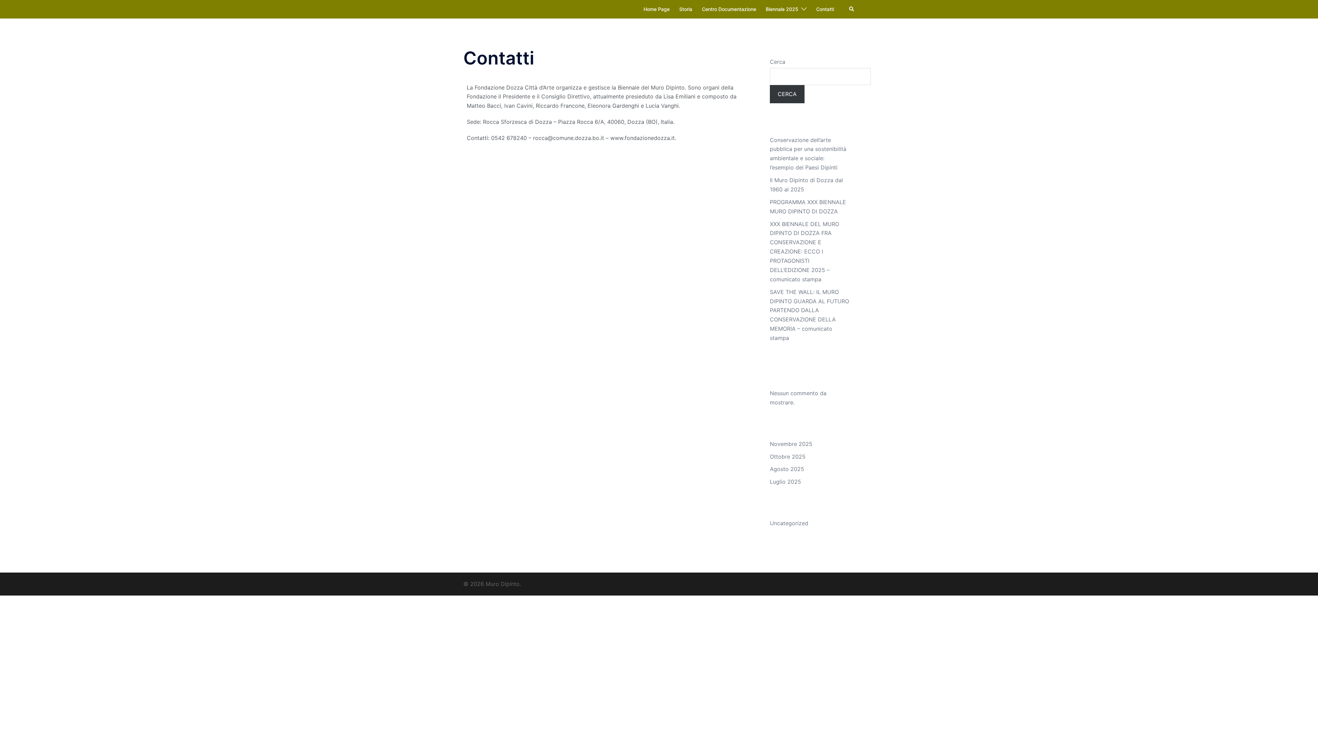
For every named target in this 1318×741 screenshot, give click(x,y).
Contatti (825, 9)
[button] (852, 9)
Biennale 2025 (782, 9)
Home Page (657, 9)
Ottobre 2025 (788, 456)
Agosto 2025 (787, 469)
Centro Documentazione (729, 9)
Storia (685, 9)
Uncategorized (789, 523)
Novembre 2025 (791, 443)
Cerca (777, 61)
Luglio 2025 (785, 481)
